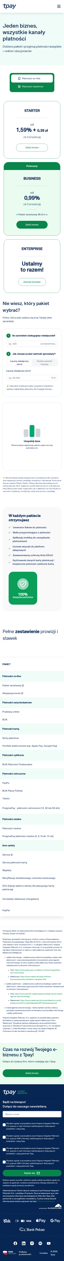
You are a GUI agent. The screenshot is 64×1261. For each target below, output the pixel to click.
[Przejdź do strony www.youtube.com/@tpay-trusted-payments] (48, 1243)
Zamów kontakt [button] (32, 281)
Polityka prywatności (25, 1253)
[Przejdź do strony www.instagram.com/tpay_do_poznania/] (32, 1243)
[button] (23, 685)
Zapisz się (29, 1173)
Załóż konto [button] (32, 147)
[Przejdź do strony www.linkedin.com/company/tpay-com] (23, 1243)
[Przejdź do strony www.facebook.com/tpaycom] (15, 1243)
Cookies (44, 1253)
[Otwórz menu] (58, 7)
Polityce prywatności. (46, 1201)
